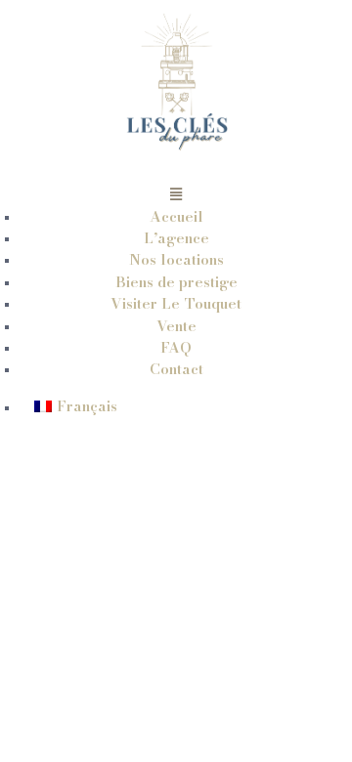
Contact (176, 369)
